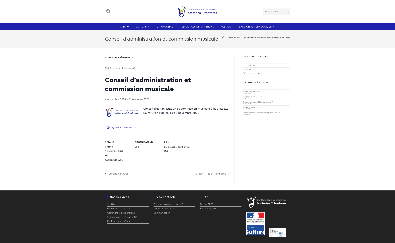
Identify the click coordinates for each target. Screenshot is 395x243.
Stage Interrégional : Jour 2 (254, 91)
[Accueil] (223, 37)
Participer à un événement (120, 221)
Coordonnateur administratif (168, 204)
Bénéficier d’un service (118, 208)
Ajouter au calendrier (122, 127)
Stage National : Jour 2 (252, 97)
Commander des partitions (121, 212)
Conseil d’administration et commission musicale (266, 37)
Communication (162, 212)
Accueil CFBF (206, 204)
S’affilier (111, 204)
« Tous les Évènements (119, 57)
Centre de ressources (164, 208)
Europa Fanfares (118, 173)
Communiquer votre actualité (122, 217)
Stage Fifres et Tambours (211, 173)
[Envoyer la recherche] (287, 12)
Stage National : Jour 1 (252, 107)
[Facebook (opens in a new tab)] (108, 11)
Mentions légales (208, 208)
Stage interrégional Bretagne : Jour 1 (258, 102)
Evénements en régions (252, 73)
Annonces (247, 69)
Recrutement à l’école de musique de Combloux (262, 112)
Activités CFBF (249, 65)
